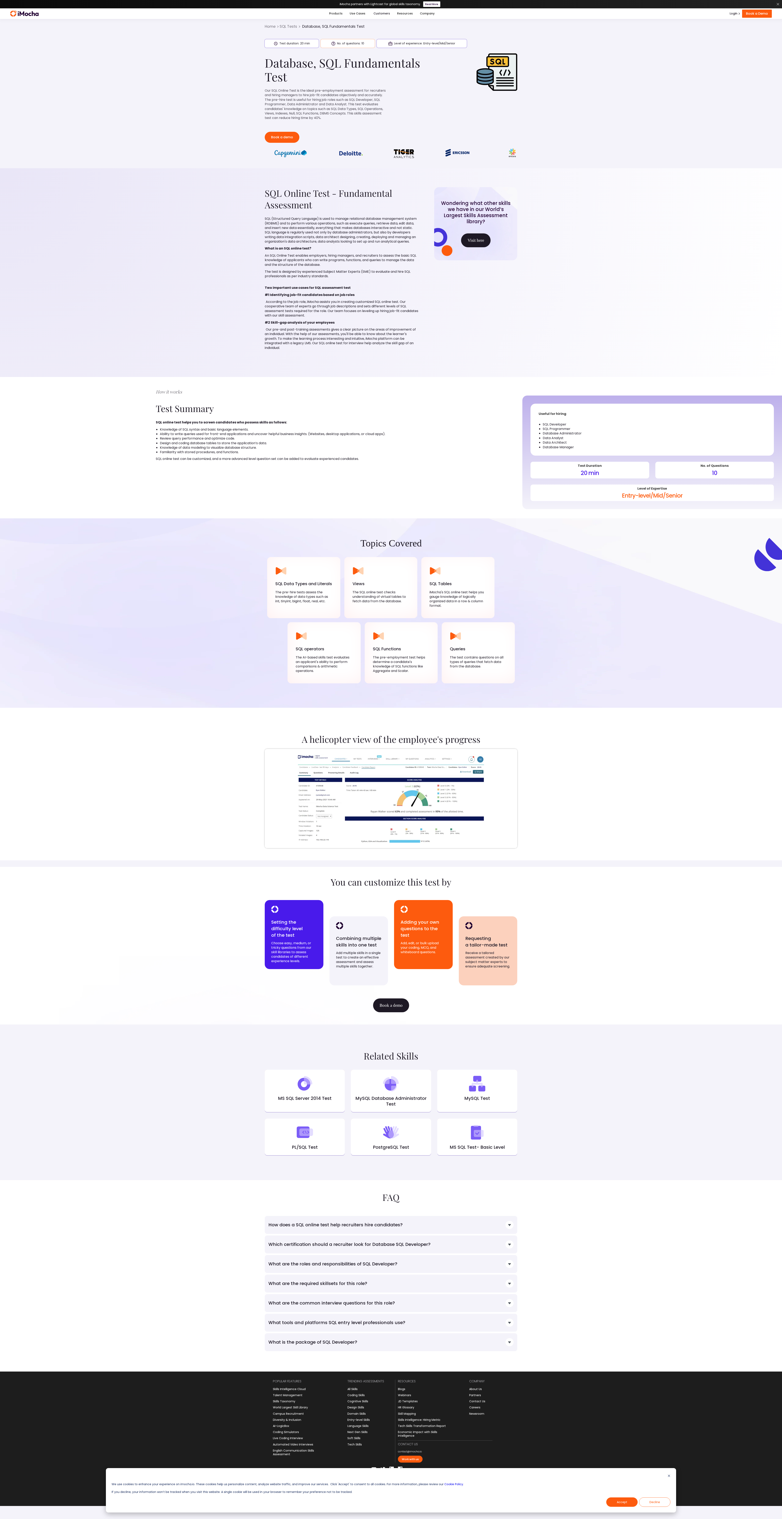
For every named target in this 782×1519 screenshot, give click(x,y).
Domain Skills (356, 1414)
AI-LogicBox (281, 1426)
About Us (475, 1389)
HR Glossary (406, 1407)
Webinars (404, 1395)
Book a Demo (757, 13)
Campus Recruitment (288, 1414)
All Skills (352, 1389)
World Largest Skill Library (290, 1407)
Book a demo (282, 137)
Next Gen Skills (357, 1432)
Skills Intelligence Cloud (289, 1389)
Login (733, 13)
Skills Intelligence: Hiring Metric (419, 1420)
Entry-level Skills (358, 1420)
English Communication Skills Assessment (293, 1452)
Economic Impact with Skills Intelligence (417, 1434)
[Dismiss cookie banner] (669, 1476)
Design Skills (355, 1407)
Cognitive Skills (357, 1401)
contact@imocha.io (410, 1451)
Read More (431, 4)
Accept (622, 1502)
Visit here (476, 240)
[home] (24, 14)
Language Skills (358, 1426)
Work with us (410, 1459)
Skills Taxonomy (284, 1401)
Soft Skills (353, 1438)
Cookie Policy (453, 1484)
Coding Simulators (286, 1432)
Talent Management (287, 1395)
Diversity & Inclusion (287, 1420)
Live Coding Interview (288, 1438)
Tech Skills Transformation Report (422, 1426)
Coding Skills (356, 1395)
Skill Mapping (407, 1414)
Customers (381, 13)
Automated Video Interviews (293, 1444)
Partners (475, 1395)
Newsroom (476, 1414)
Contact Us (477, 1401)
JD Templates (408, 1401)
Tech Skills (354, 1444)
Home (270, 26)
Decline (654, 1502)
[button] (336, 13)
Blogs (401, 1389)
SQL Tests (288, 26)
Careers (474, 1407)
